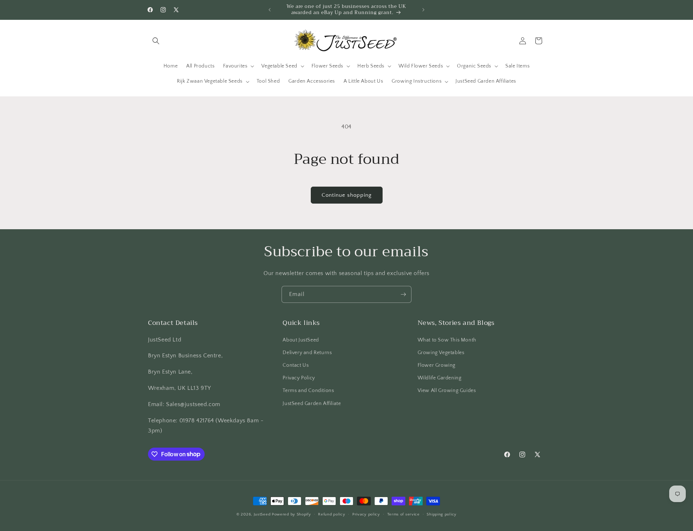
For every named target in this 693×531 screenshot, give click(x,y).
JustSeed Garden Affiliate (312, 403)
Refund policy (331, 514)
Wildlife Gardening (440, 378)
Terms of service (403, 514)
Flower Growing (437, 365)
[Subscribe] (403, 294)
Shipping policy (442, 514)
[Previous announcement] (270, 10)
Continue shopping (347, 195)
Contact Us (296, 365)
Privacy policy (366, 514)
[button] (156, 41)
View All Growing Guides (447, 390)
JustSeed (262, 514)
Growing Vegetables (441, 352)
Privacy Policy (299, 378)
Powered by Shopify (291, 514)
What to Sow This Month (447, 340)
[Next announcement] (423, 10)
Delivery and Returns (307, 352)
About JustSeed (301, 340)
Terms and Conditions (308, 390)
